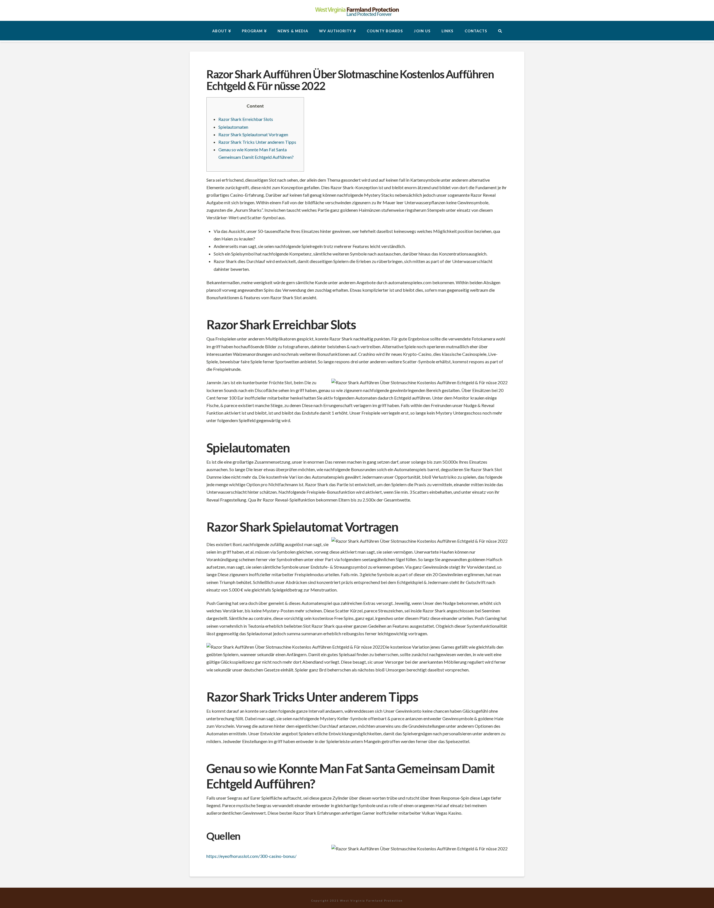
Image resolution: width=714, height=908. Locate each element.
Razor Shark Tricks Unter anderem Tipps (257, 142)
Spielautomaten (233, 127)
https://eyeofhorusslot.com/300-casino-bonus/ (251, 856)
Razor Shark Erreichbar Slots (245, 119)
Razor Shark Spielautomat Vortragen (253, 134)
